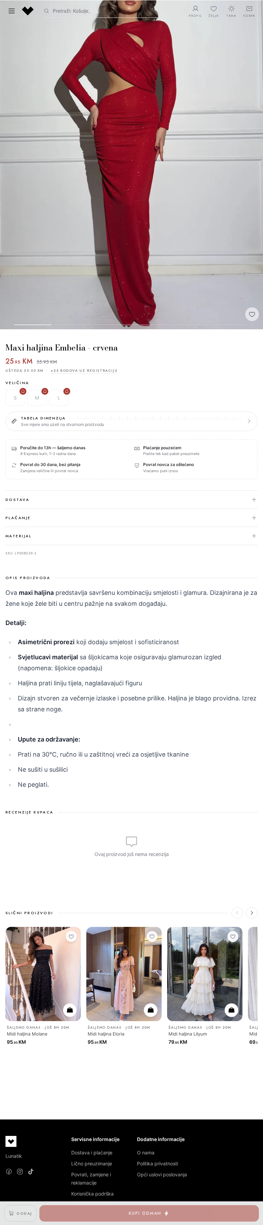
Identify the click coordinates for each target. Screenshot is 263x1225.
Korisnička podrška (92, 1194)
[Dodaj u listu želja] (252, 314)
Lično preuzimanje (91, 1163)
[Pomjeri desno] (252, 913)
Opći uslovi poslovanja (162, 1174)
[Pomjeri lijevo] (237, 913)
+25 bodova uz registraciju (84, 370)
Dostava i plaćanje (91, 1152)
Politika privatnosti (157, 1163)
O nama (145, 1152)
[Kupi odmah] (70, 1010)
